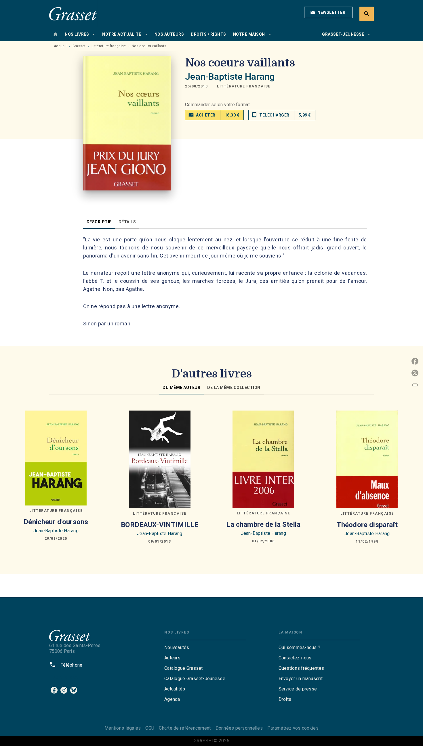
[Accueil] (73, 13)
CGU (149, 728)
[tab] (55, 34)
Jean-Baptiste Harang (230, 76)
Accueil (60, 46)
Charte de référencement (185, 728)
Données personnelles (239, 728)
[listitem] (54, 690)
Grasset (79, 46)
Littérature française (109, 46)
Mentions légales (122, 728)
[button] (328, 12)
